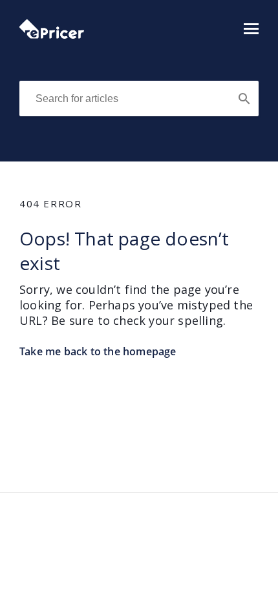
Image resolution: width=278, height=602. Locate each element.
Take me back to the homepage (97, 351)
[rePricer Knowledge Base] (51, 35)
